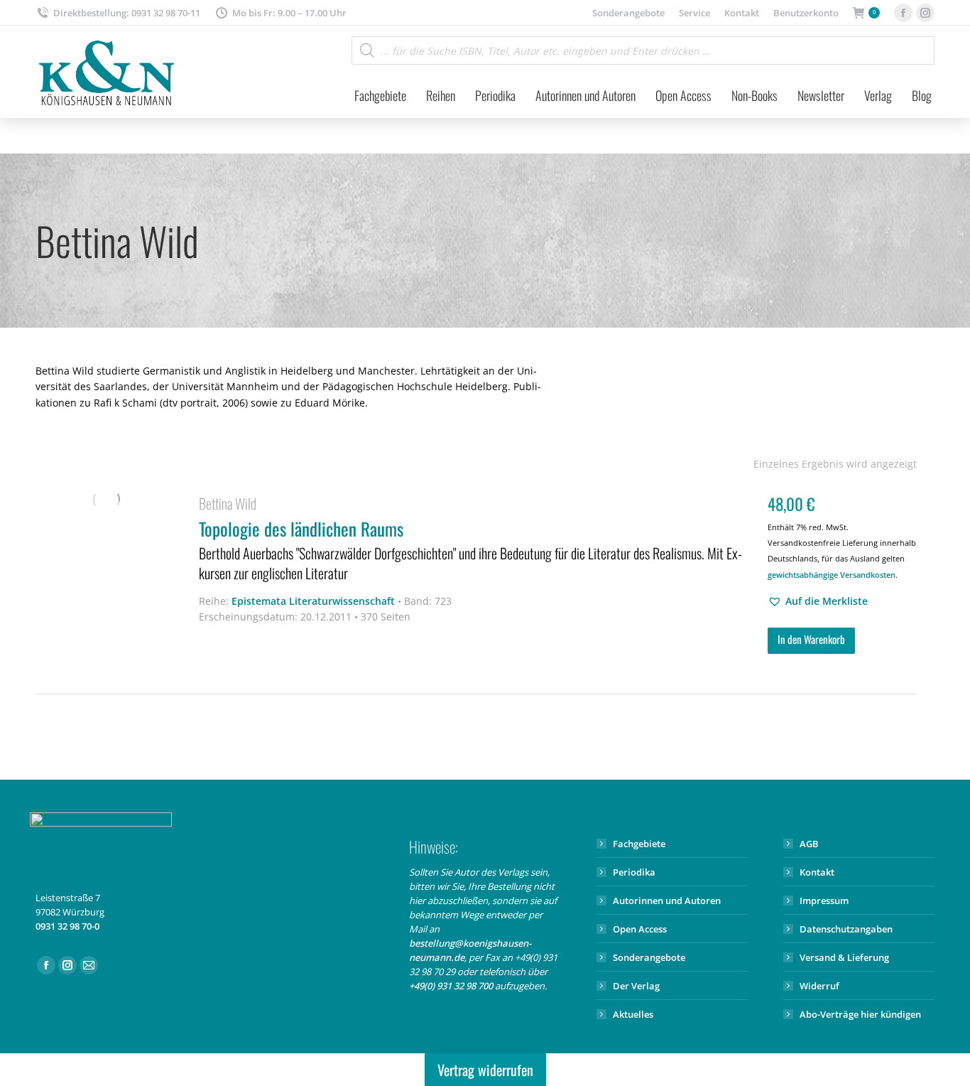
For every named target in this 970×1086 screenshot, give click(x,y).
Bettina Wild (227, 503)
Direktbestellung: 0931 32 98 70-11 (126, 12)
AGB (809, 843)
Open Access (640, 929)
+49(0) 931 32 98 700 (451, 985)
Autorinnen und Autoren (667, 900)
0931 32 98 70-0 (67, 926)
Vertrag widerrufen (485, 1069)
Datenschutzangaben (846, 929)
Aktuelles (633, 1014)
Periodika (634, 872)
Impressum (824, 900)
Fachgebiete (639, 843)
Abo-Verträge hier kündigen (860, 1014)
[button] (818, 601)
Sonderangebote (649, 957)
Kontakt (817, 872)
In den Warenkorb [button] (811, 639)
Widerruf (819, 985)
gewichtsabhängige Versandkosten (831, 574)
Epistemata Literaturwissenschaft (313, 601)
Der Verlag (636, 985)
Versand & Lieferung (844, 957)
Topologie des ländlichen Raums (470, 549)
